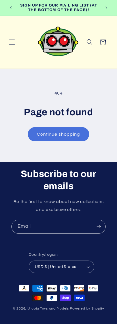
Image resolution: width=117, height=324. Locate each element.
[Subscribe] (98, 227)
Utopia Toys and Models (48, 308)
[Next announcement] (106, 7)
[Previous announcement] (11, 7)
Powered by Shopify (87, 308)
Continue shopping (58, 134)
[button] (11, 42)
